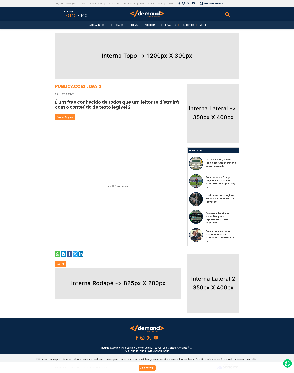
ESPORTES (188, 25)
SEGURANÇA (168, 25)
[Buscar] (232, 14)
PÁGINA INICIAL (97, 25)
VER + (203, 25)
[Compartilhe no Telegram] (63, 254)
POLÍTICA (149, 25)
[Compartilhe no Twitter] (75, 254)
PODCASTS (129, 3)
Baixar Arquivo (65, 117)
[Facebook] (179, 3)
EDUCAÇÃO (118, 25)
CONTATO (171, 3)
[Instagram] (183, 3)
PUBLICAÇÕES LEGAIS (151, 3)
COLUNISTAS (113, 3)
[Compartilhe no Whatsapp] (57, 254)
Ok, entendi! (147, 367)
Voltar (60, 264)
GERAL (135, 25)
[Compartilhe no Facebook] (69, 254)
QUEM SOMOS (95, 3)
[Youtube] (193, 3)
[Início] (147, 17)
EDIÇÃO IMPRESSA (213, 3)
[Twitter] (188, 3)
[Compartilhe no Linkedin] (80, 254)
